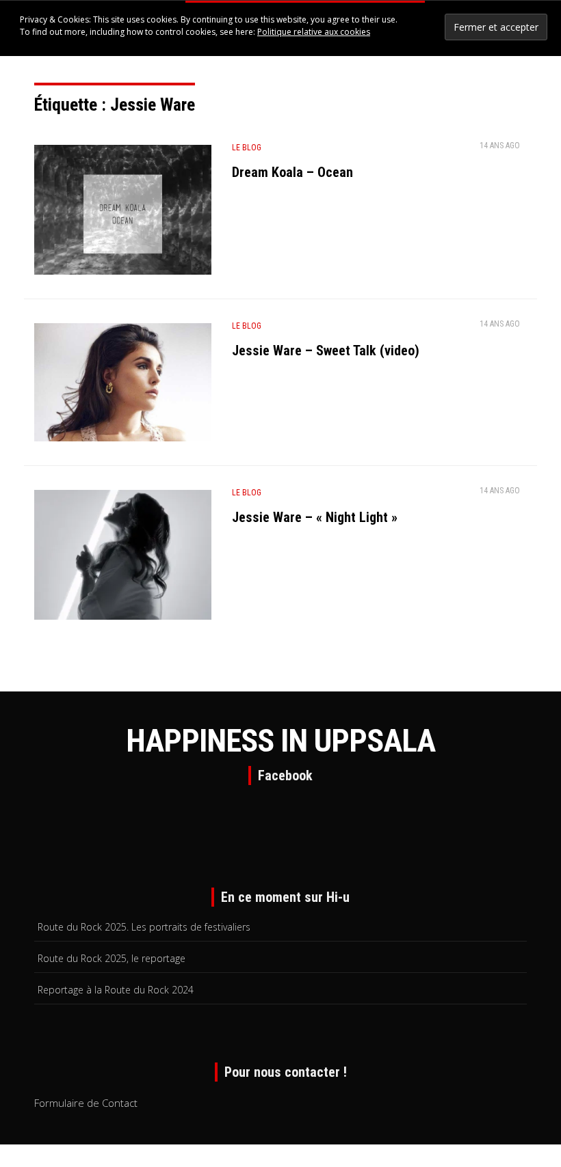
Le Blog (246, 147)
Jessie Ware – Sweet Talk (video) (325, 350)
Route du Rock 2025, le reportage (111, 958)
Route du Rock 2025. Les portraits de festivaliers (144, 926)
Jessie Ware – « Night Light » (314, 517)
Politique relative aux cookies (313, 32)
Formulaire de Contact (86, 1103)
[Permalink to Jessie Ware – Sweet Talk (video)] (122, 380)
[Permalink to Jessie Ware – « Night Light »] (122, 557)
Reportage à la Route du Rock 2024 (116, 989)
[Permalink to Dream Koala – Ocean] (122, 212)
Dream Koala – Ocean (292, 172)
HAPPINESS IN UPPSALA (280, 740)
